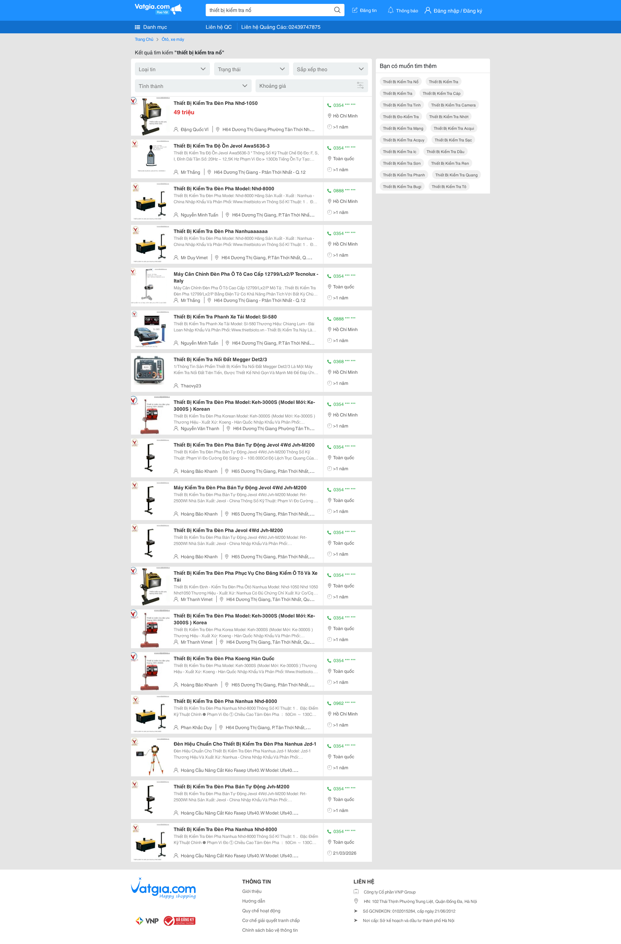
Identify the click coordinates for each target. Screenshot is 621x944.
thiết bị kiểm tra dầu (445, 151)
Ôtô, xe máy (173, 39)
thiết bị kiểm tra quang (456, 174)
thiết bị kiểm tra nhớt (448, 116)
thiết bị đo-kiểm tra (401, 116)
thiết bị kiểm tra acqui (454, 128)
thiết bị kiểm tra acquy (403, 139)
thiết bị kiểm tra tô (449, 186)
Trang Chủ (144, 39)
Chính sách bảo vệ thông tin (270, 930)
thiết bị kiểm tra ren (450, 163)
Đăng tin (368, 10)
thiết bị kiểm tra (443, 81)
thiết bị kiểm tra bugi (402, 186)
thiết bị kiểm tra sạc (453, 139)
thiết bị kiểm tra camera (453, 104)
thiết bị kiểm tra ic (399, 151)
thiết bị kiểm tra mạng (403, 128)
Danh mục (154, 26)
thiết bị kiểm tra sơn (402, 163)
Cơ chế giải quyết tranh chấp (271, 920)
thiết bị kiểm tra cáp (442, 93)
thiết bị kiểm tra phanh (404, 174)
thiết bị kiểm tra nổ (401, 81)
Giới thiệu (252, 891)
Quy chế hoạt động (261, 910)
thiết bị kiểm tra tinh (402, 104)
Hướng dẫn (253, 900)
